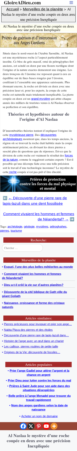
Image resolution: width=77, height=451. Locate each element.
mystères (42, 226)
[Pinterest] (38, 426)
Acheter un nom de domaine (39, 416)
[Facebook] (23, 426)
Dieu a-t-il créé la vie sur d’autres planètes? (33, 284)
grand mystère (40, 98)
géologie (29, 226)
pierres (4, 230)
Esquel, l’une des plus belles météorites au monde (38, 266)
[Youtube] (46, 426)
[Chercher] (71, 247)
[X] (30, 426)
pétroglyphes (58, 226)
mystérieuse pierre (21, 134)
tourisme (16, 230)
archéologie (15, 226)
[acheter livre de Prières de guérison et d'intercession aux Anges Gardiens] (38, 46)
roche (12, 172)
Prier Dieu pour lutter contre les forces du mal (39, 380)
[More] (54, 426)
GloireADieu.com (22, 2)
